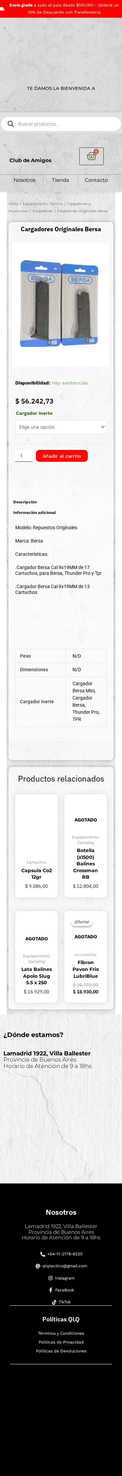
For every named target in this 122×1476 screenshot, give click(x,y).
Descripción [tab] (25, 502)
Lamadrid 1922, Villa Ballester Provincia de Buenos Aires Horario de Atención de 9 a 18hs (61, 1232)
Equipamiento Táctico (43, 204)
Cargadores (43, 211)
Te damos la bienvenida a (61, 88)
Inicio (13, 204)
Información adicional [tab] (34, 512)
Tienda (60, 180)
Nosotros (25, 180)
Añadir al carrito (62, 456)
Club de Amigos (30, 160)
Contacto (96, 180)
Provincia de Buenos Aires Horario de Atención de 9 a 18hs (47, 1059)
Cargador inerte (34, 413)
